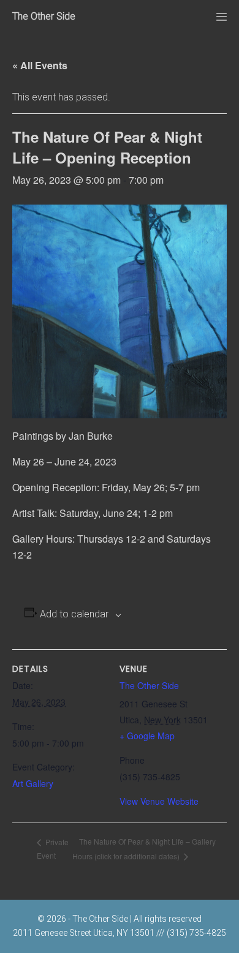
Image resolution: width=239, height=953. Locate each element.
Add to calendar (74, 614)
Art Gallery (32, 783)
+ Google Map (147, 735)
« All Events (39, 65)
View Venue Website (159, 801)
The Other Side (43, 16)
